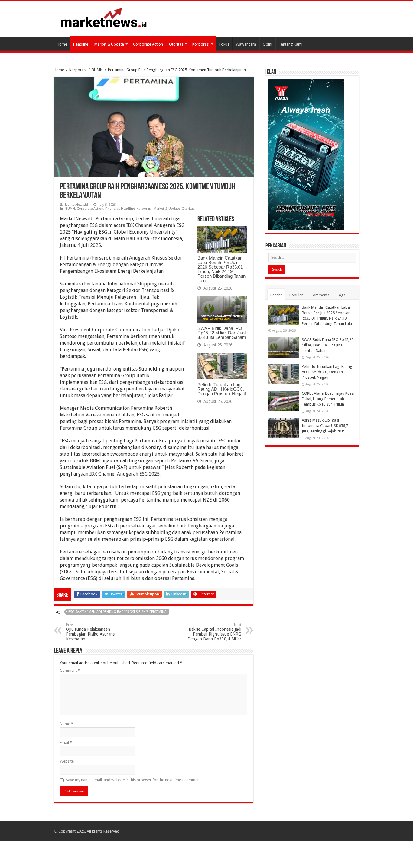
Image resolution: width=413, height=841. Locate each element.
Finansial (112, 209)
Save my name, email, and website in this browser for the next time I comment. (134, 780)
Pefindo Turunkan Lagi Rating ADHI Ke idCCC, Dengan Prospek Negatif (221, 389)
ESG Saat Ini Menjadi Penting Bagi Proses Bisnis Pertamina (117, 612)
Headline (80, 44)
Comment (70, 670)
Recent (276, 295)
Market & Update (109, 44)
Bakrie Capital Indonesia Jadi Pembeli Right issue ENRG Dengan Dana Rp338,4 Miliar (214, 632)
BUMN (97, 70)
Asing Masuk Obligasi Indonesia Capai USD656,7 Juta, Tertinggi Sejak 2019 (325, 425)
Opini (267, 44)
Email (66, 742)
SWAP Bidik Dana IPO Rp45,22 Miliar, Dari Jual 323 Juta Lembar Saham (221, 333)
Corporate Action (148, 44)
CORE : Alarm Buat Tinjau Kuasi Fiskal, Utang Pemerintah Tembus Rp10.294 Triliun (328, 398)
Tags (341, 295)
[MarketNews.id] (103, 17)
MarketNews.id (76, 205)
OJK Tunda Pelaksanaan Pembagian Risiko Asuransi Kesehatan (90, 632)
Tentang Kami (290, 44)
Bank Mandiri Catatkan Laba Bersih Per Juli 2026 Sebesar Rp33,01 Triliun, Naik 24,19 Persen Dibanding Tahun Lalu (221, 269)
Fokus (224, 44)
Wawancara (246, 44)
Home (62, 44)
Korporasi (201, 44)
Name (66, 724)
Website (67, 761)
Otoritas (176, 44)
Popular (296, 295)
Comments (320, 295)
